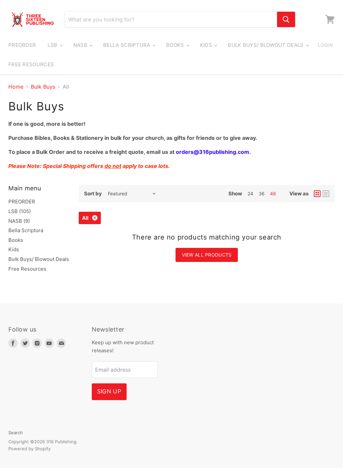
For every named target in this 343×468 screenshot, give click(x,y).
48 (273, 193)
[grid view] (317, 193)
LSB (53, 45)
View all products (207, 255)
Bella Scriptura (127, 45)
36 (262, 193)
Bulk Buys (43, 87)
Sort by (93, 193)
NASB (81, 45)
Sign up (109, 391)
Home (15, 87)
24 (250, 193)
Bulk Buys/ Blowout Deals (266, 45)
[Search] (286, 19)
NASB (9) (19, 221)
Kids (207, 45)
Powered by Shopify (29, 448)
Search (15, 432)
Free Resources (31, 64)
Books (176, 45)
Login (325, 45)
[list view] (326, 193)
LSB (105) (19, 211)
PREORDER (22, 45)
